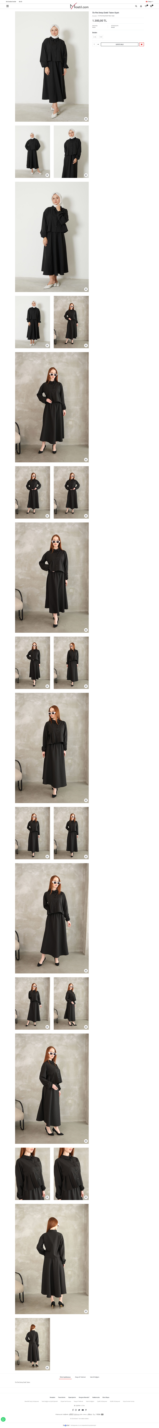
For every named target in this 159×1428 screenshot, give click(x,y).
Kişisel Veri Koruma (66, 1401)
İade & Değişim (90, 1401)
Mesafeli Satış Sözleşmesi (32, 1401)
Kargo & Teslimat (78, 1401)
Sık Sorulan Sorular (11, 1)
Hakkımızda (96, 1397)
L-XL (94, 37)
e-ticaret (79, 1425)
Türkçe (150, 1)
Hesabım (52, 1397)
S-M (101, 37)
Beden (94, 33)
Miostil (113, 27)
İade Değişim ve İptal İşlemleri (50, 1401)
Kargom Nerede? (84, 1397)
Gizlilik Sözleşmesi (115, 1401)
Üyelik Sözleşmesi (102, 1401)
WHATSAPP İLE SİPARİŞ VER (3, 1419)
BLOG (20, 1)
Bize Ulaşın (106, 1397)
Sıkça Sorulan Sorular (128, 1401)
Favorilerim (61, 1397)
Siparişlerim (72, 1397)
